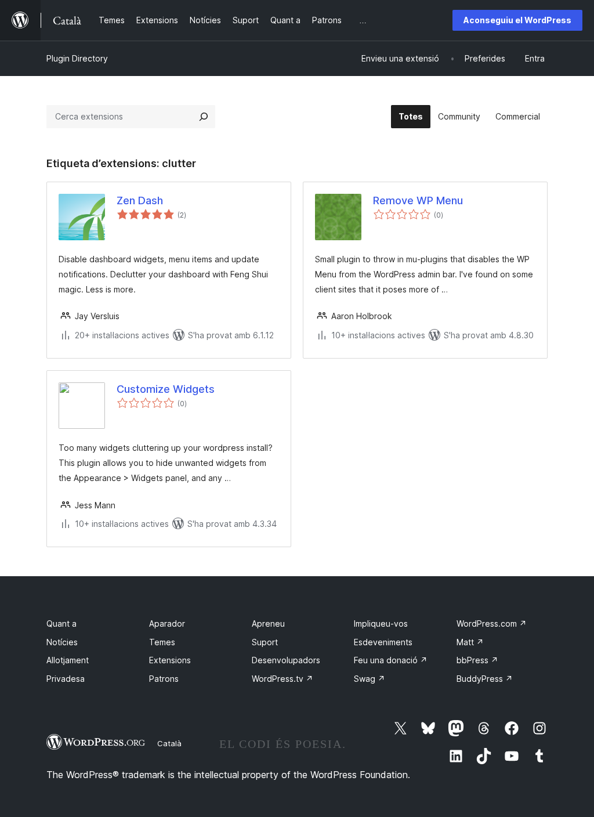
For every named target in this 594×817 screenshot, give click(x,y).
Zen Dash (140, 200)
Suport (265, 642)
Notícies (62, 642)
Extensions (170, 660)
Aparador (167, 623)
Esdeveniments (383, 642)
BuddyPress (485, 679)
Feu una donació (391, 660)
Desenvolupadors (286, 660)
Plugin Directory (77, 58)
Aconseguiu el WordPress (517, 20)
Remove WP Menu (418, 200)
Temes (162, 642)
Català (169, 743)
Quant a (61, 623)
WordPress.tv (282, 679)
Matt (470, 642)
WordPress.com (492, 623)
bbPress (477, 660)
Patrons (164, 679)
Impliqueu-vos (381, 623)
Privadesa (65, 679)
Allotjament (67, 660)
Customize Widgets (166, 389)
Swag (369, 679)
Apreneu (268, 623)
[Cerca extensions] (203, 116)
